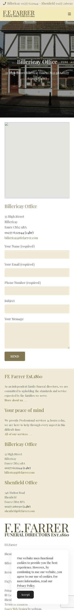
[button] (69, 13)
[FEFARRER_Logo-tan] (19, 14)
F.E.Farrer (11, 545)
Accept (25, 594)
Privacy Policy (26, 585)
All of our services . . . (18, 434)
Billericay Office (21, 444)
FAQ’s (8, 581)
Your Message (14, 319)
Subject (10, 301)
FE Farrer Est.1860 (23, 376)
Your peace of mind (24, 410)
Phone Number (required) (23, 283)
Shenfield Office (21, 482)
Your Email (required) (20, 264)
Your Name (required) (20, 246)
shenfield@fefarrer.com (20, 511)
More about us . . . (16, 400)
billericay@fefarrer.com (21, 238)
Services (10, 572)
